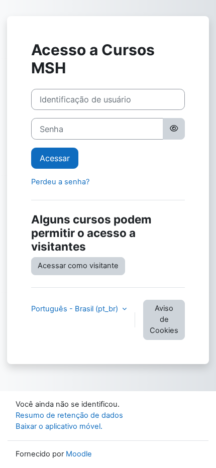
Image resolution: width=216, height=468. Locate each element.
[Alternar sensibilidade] (174, 128)
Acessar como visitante (78, 265)
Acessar (55, 158)
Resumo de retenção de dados (69, 415)
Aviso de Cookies (164, 319)
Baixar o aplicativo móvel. (59, 426)
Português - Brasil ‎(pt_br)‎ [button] (75, 308)
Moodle (79, 453)
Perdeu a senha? (60, 181)
